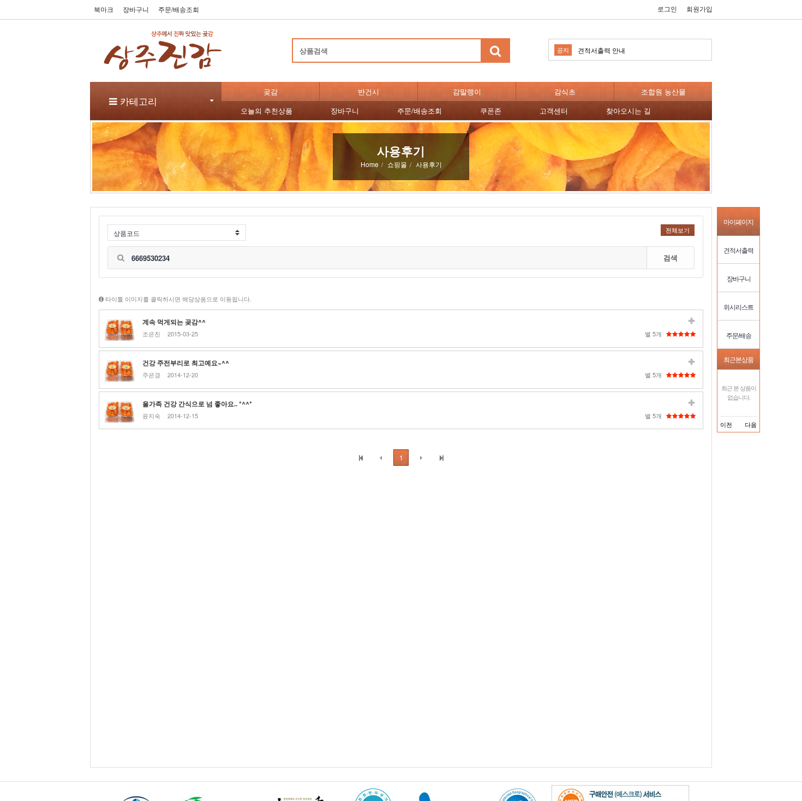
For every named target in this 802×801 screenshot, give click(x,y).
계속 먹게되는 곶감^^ (174, 321)
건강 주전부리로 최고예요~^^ (185, 362)
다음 (751, 424)
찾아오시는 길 (628, 110)
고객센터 (554, 110)
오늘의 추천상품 (266, 110)
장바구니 (136, 9)
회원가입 (699, 8)
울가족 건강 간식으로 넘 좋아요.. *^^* (197, 403)
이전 (726, 424)
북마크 (103, 9)
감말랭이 (467, 91)
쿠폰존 (490, 110)
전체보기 (678, 230)
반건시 (368, 91)
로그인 (667, 8)
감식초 (565, 91)
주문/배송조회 (178, 9)
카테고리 (137, 101)
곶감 (271, 91)
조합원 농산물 (663, 91)
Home (370, 164)
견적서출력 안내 (601, 50)
